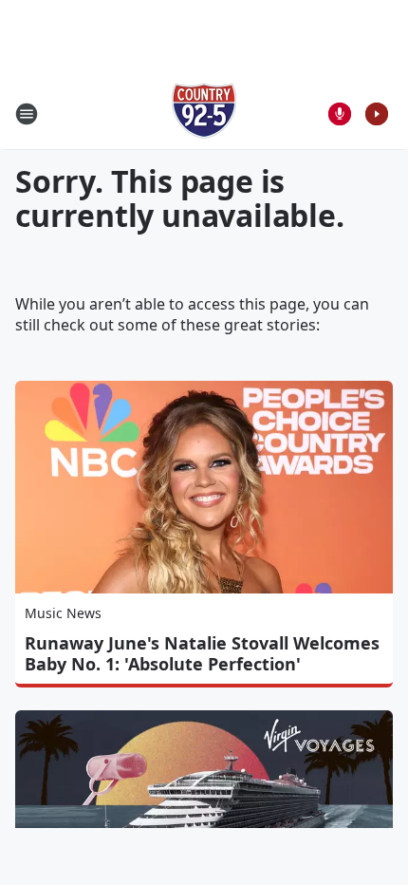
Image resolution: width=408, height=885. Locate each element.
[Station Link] (204, 113)
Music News (63, 613)
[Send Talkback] (339, 114)
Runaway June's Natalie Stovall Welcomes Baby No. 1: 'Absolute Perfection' (202, 653)
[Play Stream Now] (376, 114)
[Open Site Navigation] (26, 114)
